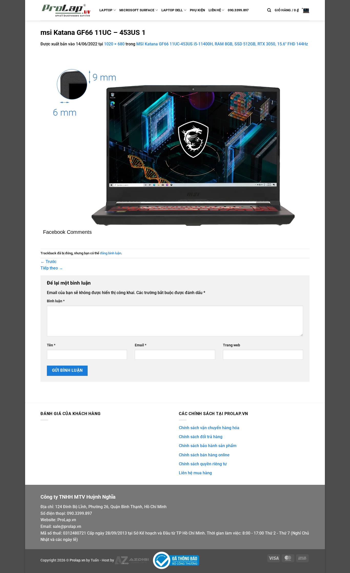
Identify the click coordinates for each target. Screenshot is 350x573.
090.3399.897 (238, 10)
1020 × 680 (114, 44)
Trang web (231, 345)
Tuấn (95, 560)
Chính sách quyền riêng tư (203, 463)
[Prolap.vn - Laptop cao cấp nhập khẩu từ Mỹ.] (66, 10)
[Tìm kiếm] (269, 10)
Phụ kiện (197, 10)
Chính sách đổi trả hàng (200, 436)
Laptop (105, 10)
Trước (48, 261)
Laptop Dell (172, 10)
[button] (292, 10)
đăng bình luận (110, 253)
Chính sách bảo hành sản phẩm (207, 445)
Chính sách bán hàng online (204, 455)
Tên (51, 345)
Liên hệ (215, 10)
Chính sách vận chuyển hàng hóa (209, 427)
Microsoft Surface (136, 10)
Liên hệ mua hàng (195, 472)
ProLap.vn (66, 519)
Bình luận (56, 301)
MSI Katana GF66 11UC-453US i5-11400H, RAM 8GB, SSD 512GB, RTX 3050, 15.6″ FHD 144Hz (222, 44)
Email (140, 345)
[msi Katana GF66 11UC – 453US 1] (171, 140)
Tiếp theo (51, 268)
